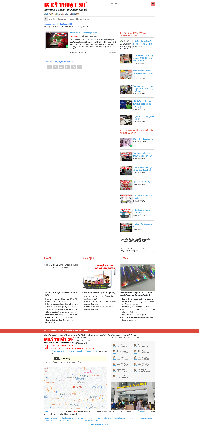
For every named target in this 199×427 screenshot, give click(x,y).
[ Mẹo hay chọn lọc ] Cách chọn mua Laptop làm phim (142, 154)
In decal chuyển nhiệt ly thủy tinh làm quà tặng (98, 292)
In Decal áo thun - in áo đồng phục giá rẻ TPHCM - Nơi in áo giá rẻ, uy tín (143, 58)
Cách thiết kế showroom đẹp (143, 139)
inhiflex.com (93, 420)
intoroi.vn (107, 418)
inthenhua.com (81, 418)
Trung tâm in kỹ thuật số (53, 411)
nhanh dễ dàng (137, 411)
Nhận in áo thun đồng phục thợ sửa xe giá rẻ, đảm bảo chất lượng (142, 104)
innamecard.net (147, 418)
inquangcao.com (50, 418)
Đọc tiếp (112, 52)
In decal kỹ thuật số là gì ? (133, 307)
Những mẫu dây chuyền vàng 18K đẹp (83, 32)
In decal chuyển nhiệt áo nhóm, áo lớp (141, 211)
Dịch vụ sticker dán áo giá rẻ (143, 181)
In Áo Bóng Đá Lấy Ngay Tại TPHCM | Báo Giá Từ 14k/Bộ (143, 42)
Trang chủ (47, 24)
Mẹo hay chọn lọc (82, 19)
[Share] (49, 67)
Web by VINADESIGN (99, 424)
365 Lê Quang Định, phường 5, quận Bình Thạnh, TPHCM (74, 351)
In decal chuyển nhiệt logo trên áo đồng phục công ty (142, 168)
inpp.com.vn (82, 420)
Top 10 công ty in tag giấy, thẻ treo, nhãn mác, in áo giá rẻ (143, 73)
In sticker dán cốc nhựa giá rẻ (134, 315)
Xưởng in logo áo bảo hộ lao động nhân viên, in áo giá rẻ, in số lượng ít (143, 88)
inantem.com (133, 418)
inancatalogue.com (67, 420)
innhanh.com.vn (66, 418)
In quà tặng (62, 19)
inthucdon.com (95, 418)
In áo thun (52, 19)
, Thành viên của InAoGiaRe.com (84, 36)
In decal (71, 19)
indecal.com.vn (120, 418)
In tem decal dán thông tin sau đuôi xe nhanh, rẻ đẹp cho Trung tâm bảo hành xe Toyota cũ (137, 293)
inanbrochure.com (51, 420)
